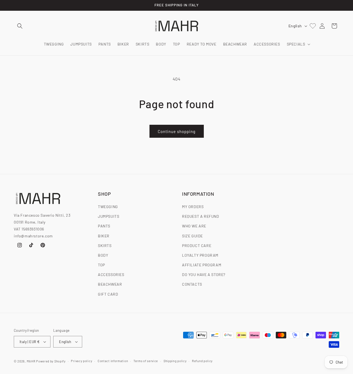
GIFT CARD (108, 294)
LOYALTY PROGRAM (200, 255)
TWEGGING (108, 206)
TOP (101, 264)
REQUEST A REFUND (200, 216)
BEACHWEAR (110, 284)
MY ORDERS (193, 206)
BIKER (103, 236)
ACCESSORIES (111, 274)
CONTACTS (192, 284)
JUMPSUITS (108, 216)
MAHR (31, 361)
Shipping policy (175, 361)
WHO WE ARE (194, 226)
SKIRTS (105, 245)
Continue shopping (177, 131)
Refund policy (202, 361)
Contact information (113, 361)
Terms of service (145, 361)
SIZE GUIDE (192, 236)
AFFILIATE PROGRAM (201, 264)
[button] (20, 26)
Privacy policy (81, 361)
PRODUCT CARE (196, 245)
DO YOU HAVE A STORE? (203, 274)
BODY (103, 255)
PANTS (104, 226)
